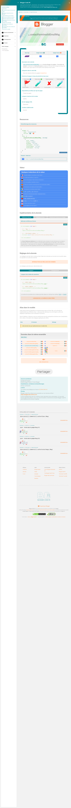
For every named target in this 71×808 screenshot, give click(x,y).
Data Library (26, 12)
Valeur (3, 11)
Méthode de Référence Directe (8, 17)
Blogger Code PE (62, 471)
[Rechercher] (69, 3)
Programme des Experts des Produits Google (46, 509)
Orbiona (60, 469)
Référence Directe (26, 217)
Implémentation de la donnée (7, 15)
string (27, 56)
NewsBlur (36, 478)
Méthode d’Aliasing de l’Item (8, 18)
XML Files (27, 425)
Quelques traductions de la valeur (8, 14)
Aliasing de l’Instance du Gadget (57, 217)
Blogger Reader (37, 469)
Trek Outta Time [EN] (63, 476)
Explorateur (21, 12)
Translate (6, 50)
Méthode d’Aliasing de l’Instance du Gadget (9, 21)
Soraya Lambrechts (29, 509)
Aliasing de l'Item (40, 217)
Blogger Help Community (49, 475)
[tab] (26, 217)
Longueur (31, 270)
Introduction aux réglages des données (44, 262)
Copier (65, 224)
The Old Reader (37, 476)
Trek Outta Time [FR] (63, 473)
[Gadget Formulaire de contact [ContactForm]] (40, 56)
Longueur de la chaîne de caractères (44, 298)
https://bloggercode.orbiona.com (50, 7)
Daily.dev (24, 471)
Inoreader (36, 473)
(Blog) (34, 416)
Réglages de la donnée (6, 22)
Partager (43, 371)
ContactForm (43, 73)
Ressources (4, 8)
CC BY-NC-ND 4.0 (43, 389)
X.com (24, 473)
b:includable (32, 425)
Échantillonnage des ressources (9, 10)
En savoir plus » (64, 420)
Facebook (25, 469)
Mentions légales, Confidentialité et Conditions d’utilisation (55, 516)
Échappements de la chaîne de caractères (9, 27)
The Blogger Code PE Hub (49, 473)
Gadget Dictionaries (33, 12)
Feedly (35, 471)
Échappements (55, 270)
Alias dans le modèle (6, 29)
